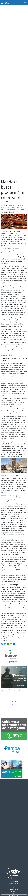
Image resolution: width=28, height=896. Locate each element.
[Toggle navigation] (25, 2)
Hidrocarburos (14, 889)
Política (14, 893)
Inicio (14, 887)
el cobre (3, 237)
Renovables (14, 891)
